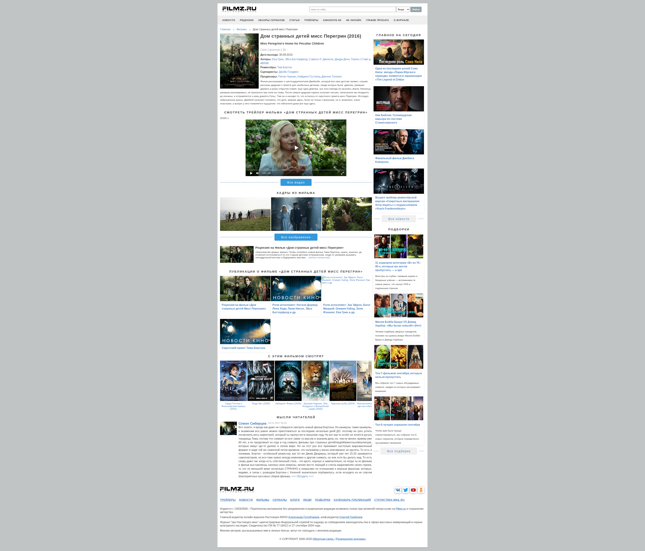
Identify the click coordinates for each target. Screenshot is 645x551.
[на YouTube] (413, 490)
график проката (377, 20)
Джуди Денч (342, 59)
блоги (295, 500)
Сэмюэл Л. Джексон (321, 59)
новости (228, 20)
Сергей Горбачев (350, 517)
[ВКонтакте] (398, 490)
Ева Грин (278, 59)
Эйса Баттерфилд (296, 59)
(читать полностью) (319, 257)
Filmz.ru (401, 508)
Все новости (398, 219)
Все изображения (296, 237)
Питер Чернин (287, 76)
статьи (294, 20)
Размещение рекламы (351, 539)
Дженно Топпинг (331, 76)
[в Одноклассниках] (421, 490)
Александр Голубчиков (303, 517)
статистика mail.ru (389, 500)
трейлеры (311, 20)
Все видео (296, 182)
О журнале (401, 20)
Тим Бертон (284, 67)
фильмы (262, 500)
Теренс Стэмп (359, 59)
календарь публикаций (352, 500)
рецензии (247, 20)
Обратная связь (323, 539)
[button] (367, 214)
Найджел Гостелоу (308, 76)
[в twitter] (406, 490)
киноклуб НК (332, 20)
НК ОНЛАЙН (353, 20)
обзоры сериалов (271, 20)
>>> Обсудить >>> (302, 476)
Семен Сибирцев (252, 423)
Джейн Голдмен (288, 71)
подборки (322, 500)
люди (307, 500)
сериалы (280, 500)
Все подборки (399, 451)
